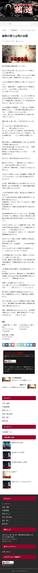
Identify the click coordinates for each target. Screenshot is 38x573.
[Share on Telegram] (28, 345)
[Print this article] (18, 345)
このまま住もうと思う (26, 325)
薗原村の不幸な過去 (17, 442)
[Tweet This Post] (6, 345)
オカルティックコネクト (9, 539)
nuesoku (21, 41)
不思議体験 (6, 407)
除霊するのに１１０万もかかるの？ (22, 481)
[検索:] (19, 24)
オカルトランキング (9, 364)
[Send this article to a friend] (15, 345)
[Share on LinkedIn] (9, 345)
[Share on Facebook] (3, 345)
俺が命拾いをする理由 (18, 452)
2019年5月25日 (9, 41)
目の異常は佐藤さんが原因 (19, 462)
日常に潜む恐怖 (7, 414)
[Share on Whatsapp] (21, 345)
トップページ (6, 504)
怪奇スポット (6, 410)
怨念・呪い (6, 417)
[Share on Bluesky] (31, 345)
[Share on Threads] (34, 345)
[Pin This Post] (12, 345)
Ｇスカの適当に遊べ (8, 537)
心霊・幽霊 (6, 403)
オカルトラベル (7, 541)
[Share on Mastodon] (24, 345)
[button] (35, 19)
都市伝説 (5, 421)
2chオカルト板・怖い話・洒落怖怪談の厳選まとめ (17, 535)
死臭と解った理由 (8, 335)
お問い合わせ (6, 552)
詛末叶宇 (14, 472)
